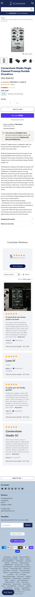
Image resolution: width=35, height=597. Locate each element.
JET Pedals (23, 574)
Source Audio (26, 584)
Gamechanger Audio (15, 568)
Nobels (6, 580)
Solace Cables (17, 584)
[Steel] (4, 96)
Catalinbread (19, 561)
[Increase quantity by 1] (17, 103)
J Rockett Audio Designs (8, 576)
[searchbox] (10, 274)
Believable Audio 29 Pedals (10, 559)
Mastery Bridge (17, 578)
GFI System (27, 568)
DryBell (27, 564)
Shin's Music (25, 582)
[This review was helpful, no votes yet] (24, 346)
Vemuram (17, 588)
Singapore (16, 534)
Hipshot (5, 572)
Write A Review (18, 266)
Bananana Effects (24, 557)
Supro (3, 586)
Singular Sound (7, 584)
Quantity (3, 99)
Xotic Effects (17, 590)
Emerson (5, 568)
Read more (21, 337)
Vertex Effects (25, 588)
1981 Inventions (26, 590)
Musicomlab (26, 578)
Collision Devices (24, 562)
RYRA (18, 582)
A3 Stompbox (7, 557)
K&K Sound (20, 576)
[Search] (31, 9)
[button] (4, 60)
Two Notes (28, 586)
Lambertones (7, 578)
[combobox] (25, 279)
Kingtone (28, 576)
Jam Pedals (10, 574)
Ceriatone (28, 561)
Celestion (6, 562)
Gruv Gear (15, 570)
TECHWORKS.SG (11, 586)
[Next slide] (33, 60)
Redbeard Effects (10, 582)
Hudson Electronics (15, 572)
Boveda (28, 559)
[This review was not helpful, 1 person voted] (27, 417)
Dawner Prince (19, 564)
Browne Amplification (8, 561)
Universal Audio (8, 588)
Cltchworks (14, 562)
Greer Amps (6, 570)
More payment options (17, 119)
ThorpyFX (21, 586)
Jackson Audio (26, 572)
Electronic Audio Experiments (22, 566)
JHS (17, 574)
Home (3, 18)
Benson (22, 559)
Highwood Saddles (25, 570)
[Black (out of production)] (16, 96)
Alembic (15, 557)
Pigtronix (13, 580)
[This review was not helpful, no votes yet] (27, 346)
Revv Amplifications (23, 580)
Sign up (28, 525)
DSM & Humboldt (7, 566)
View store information (9, 128)
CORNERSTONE (8, 564)
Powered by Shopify (17, 593)
